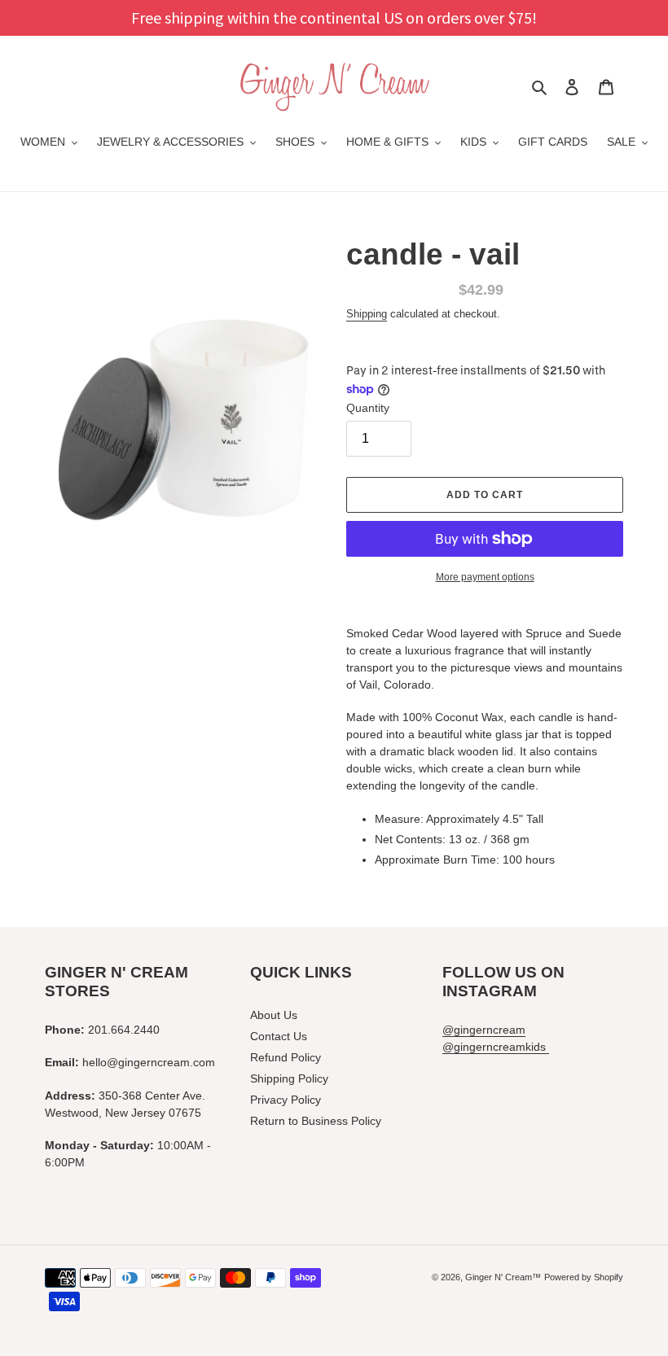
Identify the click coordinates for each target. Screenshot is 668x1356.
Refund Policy (285, 1057)
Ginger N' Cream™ (503, 1277)
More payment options (485, 577)
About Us (273, 1014)
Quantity (367, 407)
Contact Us (278, 1036)
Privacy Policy (285, 1099)
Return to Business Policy (315, 1120)
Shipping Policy (289, 1078)
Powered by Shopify (583, 1277)
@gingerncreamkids (495, 1046)
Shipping (366, 314)
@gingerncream (483, 1029)
